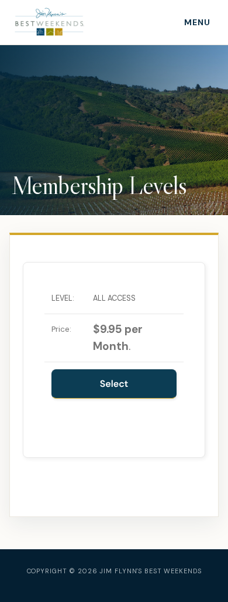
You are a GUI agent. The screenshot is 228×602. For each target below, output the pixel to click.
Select (114, 383)
